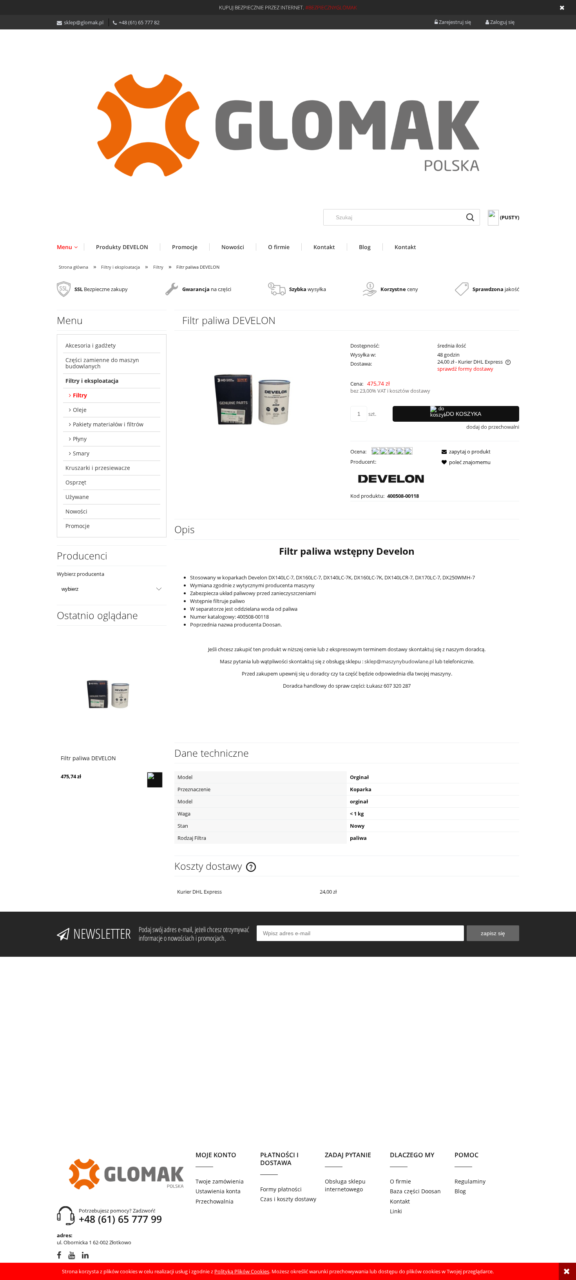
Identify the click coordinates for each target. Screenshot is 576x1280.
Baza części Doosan (415, 1191)
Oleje (80, 409)
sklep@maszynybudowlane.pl (399, 661)
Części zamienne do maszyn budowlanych (102, 363)
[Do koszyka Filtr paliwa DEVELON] (155, 780)
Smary (81, 453)
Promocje (77, 526)
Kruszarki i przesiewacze (97, 468)
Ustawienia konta (218, 1191)
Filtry (80, 395)
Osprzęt (75, 482)
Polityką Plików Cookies (241, 1271)
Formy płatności (281, 1189)
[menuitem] (70, 247)
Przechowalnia (215, 1201)
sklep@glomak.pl (83, 22)
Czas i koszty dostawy (288, 1199)
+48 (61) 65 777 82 (139, 22)
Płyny (80, 438)
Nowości (76, 511)
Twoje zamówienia (220, 1181)
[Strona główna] (288, 125)
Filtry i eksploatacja (91, 380)
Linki (396, 1211)
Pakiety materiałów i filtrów (108, 424)
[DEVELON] (391, 478)
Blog (460, 1191)
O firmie (400, 1181)
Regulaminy (470, 1181)
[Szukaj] (470, 217)
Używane (77, 497)
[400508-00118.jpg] (258, 402)
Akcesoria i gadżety (90, 345)
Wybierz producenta (80, 574)
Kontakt (400, 1201)
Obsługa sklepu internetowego (345, 1185)
